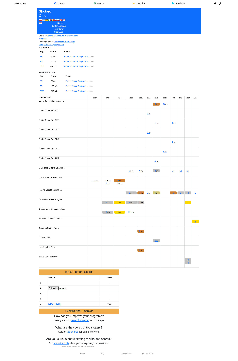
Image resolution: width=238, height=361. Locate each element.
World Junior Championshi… (77, 56)
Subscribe (53, 288)
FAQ (102, 354)
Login (219, 3)
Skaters (60, 3)
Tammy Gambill (54, 36)
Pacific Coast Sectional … (77, 81)
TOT (42, 66)
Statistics (140, 3)
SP (41, 56)
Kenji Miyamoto (57, 45)
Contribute (179, 3)
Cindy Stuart (44, 45)
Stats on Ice (20, 3)
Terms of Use (126, 354)
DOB (53, 26)
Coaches (43, 36)
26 (165, 104)
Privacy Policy (147, 354)
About (82, 354)
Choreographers (46, 42)
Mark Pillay (70, 42)
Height (57, 29)
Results (100, 3)
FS (41, 61)
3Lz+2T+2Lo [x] (54, 304)
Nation (60, 23)
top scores (72, 331)
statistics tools (61, 343)
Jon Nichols (66, 36)
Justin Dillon (59, 42)
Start (56, 32)
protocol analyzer (79, 320)
